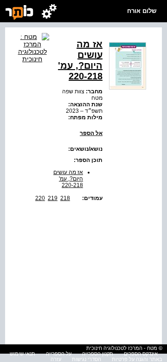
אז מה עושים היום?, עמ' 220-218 (68, 178)
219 (53, 198)
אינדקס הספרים (141, 353)
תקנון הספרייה (97, 353)
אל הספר (91, 133)
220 (40, 198)
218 (65, 198)
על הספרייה (58, 353)
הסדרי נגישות (86, 359)
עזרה (56, 359)
